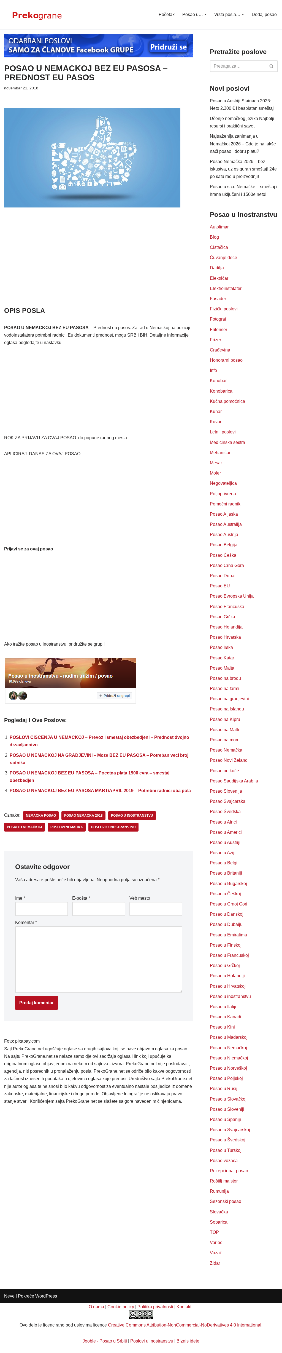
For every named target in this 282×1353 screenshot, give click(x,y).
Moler (215, 473)
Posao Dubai (222, 575)
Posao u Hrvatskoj (228, 986)
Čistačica (219, 247)
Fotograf (218, 319)
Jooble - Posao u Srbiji (105, 1341)
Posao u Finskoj (226, 945)
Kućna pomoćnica (227, 401)
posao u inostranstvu (132, 815)
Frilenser (218, 329)
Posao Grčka (222, 616)
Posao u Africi (223, 822)
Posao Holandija (226, 627)
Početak (167, 14)
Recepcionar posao (229, 1170)
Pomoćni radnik (225, 504)
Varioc (216, 1242)
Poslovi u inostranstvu (151, 1341)
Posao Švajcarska (227, 801)
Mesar (216, 462)
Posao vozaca (224, 1160)
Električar (219, 278)
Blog (214, 237)
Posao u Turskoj (226, 1150)
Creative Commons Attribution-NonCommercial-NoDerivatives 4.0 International (184, 1325)
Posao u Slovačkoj (228, 1099)
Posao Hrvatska (225, 637)
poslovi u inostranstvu (113, 827)
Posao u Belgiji (225, 863)
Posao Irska (221, 647)
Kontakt (184, 1306)
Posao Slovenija (226, 791)
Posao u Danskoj (226, 914)
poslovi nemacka (66, 827)
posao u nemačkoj (24, 827)
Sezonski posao (225, 1201)
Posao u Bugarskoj (228, 883)
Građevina (220, 350)
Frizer (215, 339)
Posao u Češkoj (225, 893)
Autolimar (219, 227)
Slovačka (219, 1212)
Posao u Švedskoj (227, 1140)
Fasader (218, 298)
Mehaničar (220, 452)
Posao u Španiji (225, 1119)
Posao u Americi (226, 832)
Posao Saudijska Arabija (234, 781)
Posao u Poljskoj (226, 1078)
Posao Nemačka (226, 750)
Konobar (218, 380)
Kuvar (215, 421)
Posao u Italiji (223, 1006)
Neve (9, 1296)
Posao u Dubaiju (226, 924)
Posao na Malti (224, 729)
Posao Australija (226, 524)
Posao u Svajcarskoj (230, 1129)
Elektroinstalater (226, 288)
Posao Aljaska (224, 514)
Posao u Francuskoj (229, 955)
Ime (20, 898)
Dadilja (217, 267)
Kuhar (216, 411)
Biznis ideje (188, 1341)
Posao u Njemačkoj (229, 1058)
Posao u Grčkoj (225, 965)
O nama (96, 1306)
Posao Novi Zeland (229, 760)
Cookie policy (120, 1306)
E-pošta (81, 898)
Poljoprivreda (223, 493)
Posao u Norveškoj (228, 1068)
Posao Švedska (225, 811)
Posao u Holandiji (227, 975)
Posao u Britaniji (226, 873)
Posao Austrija (224, 534)
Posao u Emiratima (228, 935)
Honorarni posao (226, 360)
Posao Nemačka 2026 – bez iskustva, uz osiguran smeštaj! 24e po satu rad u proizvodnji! (243, 169)
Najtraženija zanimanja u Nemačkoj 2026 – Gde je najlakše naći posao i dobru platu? (243, 143)
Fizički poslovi (224, 309)
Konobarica (221, 391)
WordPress (46, 1296)
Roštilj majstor (224, 1181)
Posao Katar (222, 658)
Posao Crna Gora (227, 565)
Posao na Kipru (225, 719)
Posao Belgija (223, 544)
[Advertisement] (98, 264)
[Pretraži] (271, 66)
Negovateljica (223, 483)
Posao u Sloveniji (227, 1109)
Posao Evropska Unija (232, 596)
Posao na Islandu (227, 709)
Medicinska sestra (227, 442)
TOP (214, 1232)
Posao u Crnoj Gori (228, 904)
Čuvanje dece (223, 257)
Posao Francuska (227, 606)
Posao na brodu (225, 678)
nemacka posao (41, 815)
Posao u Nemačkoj (228, 1047)
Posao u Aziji (222, 852)
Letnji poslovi (223, 432)
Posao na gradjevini (229, 698)
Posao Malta (222, 668)
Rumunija (219, 1191)
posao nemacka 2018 (83, 815)
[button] (205, 14)
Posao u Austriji (225, 842)
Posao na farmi (224, 688)
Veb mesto (139, 898)
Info (213, 370)
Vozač (216, 1252)
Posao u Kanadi (225, 1016)
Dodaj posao (264, 14)
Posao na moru (225, 739)
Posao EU (220, 586)
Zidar (215, 1263)
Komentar (26, 922)
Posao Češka (223, 555)
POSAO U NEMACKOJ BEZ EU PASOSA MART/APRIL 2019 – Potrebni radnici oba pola (100, 790)
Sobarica (218, 1222)
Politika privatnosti (155, 1306)
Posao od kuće (224, 770)
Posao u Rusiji (224, 1088)
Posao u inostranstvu (230, 996)
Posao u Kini (222, 1027)
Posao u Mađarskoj (229, 1037)
